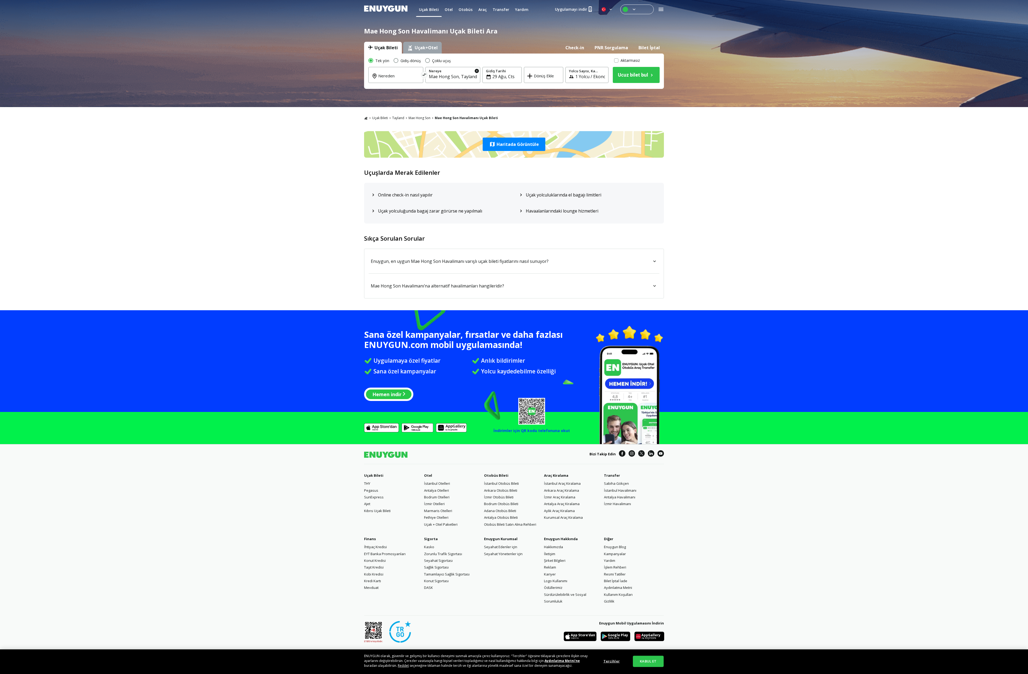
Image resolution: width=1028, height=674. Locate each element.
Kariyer (550, 574)
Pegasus (371, 490)
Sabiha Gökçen (616, 483)
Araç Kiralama (556, 475)
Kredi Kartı (372, 580)
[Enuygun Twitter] (641, 454)
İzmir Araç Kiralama (559, 497)
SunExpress (374, 497)
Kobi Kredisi (373, 574)
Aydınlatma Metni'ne (562, 660)
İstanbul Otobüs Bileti (501, 483)
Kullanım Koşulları (618, 594)
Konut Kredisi (375, 560)
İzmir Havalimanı (617, 503)
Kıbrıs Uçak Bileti (377, 510)
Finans (370, 538)
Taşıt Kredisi (374, 567)
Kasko (429, 546)
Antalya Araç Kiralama (562, 503)
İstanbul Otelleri (437, 483)
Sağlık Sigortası (436, 567)
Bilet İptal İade (615, 580)
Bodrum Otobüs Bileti (501, 503)
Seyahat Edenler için (500, 546)
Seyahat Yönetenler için (503, 553)
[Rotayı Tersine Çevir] (424, 75)
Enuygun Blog (615, 546)
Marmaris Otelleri (438, 510)
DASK (428, 587)
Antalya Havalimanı (619, 497)
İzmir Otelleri (434, 503)
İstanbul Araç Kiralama (562, 483)
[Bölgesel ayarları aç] (607, 9)
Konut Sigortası (436, 580)
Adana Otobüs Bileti (500, 510)
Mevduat (371, 587)
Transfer (612, 475)
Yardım (609, 560)
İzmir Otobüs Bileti (498, 497)
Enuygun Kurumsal (500, 538)
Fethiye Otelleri (436, 517)
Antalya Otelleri (436, 490)
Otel (428, 475)
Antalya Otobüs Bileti (501, 517)
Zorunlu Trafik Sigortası (443, 553)
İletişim (549, 553)
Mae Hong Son (419, 118)
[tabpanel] (514, 71)
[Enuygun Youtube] (660, 454)
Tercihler (611, 661)
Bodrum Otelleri (436, 497)
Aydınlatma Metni (618, 587)
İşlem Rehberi (615, 567)
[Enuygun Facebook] (622, 454)
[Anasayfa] (366, 118)
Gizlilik (609, 601)
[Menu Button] (637, 9)
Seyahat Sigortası (438, 560)
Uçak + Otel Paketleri (441, 524)
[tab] (383, 48)
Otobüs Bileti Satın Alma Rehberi (510, 524)
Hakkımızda (553, 546)
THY (367, 483)
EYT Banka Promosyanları (385, 553)
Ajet (367, 503)
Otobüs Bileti (496, 475)
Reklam (550, 567)
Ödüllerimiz (553, 587)
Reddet (403, 665)
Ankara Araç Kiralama (561, 490)
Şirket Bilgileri (554, 560)
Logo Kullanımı (555, 580)
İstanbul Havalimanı (620, 490)
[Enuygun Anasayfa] (385, 9)
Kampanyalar (615, 553)
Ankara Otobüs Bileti (500, 490)
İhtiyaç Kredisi (375, 546)
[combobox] (399, 79)
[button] (514, 144)
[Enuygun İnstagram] (632, 454)
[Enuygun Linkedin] (651, 454)
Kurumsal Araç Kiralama (563, 517)
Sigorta (431, 538)
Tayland (398, 118)
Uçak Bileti (380, 118)
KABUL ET (648, 661)
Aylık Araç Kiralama (559, 510)
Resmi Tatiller (615, 574)
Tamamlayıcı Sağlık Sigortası (447, 574)
